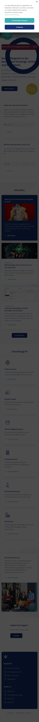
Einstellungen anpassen (19, 20)
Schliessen (19, 27)
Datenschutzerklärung (11, 15)
